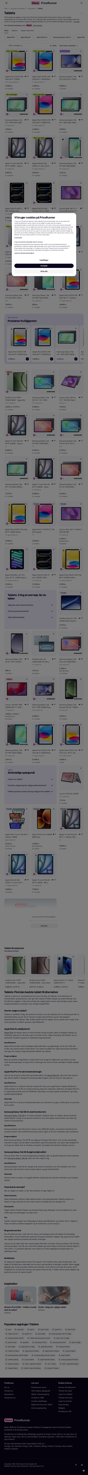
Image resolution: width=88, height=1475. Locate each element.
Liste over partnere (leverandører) (24, 253)
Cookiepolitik (18, 237)
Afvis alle (43, 271)
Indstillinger (44, 260)
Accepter (44, 266)
